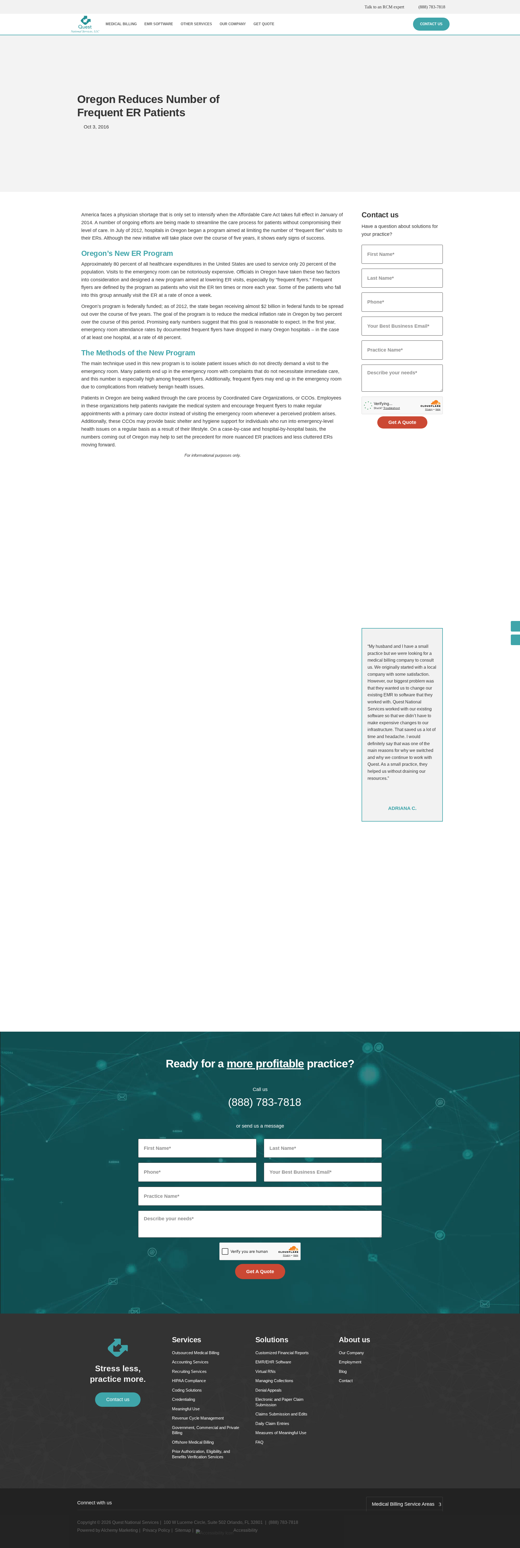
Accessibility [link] (245, 1530)
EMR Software (158, 24)
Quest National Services (135, 1522)
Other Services (196, 24)
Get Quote (263, 24)
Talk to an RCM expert (384, 7)
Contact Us (431, 24)
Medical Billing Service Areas (403, 1504)
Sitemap (183, 1530)
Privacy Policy (156, 1530)
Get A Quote (402, 422)
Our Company (233, 24)
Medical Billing (121, 24)
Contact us (117, 1399)
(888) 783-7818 (431, 7)
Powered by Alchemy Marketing (107, 1530)
